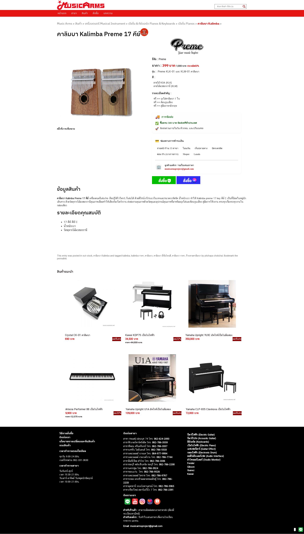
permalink (62, 258)
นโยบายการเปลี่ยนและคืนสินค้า (77, 441)
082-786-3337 (159, 446)
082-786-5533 (159, 449)
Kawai (190, 474)
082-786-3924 (150, 468)
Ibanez (190, 470)
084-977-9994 (159, 453)
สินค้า (85, 13)
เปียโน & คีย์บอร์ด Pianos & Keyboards (151, 23)
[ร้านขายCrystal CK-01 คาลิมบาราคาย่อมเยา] (91, 303)
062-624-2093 (161, 438)
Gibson (191, 466)
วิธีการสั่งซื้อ (66, 433)
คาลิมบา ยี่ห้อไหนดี (162, 255)
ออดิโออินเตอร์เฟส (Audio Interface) (205, 456)
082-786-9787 (159, 475)
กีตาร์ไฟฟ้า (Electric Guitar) (201, 434)
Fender (190, 463)
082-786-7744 (164, 457)
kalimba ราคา (137, 255)
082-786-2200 (167, 464)
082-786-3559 (160, 442)
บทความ (108, 13)
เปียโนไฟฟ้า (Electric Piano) (201, 445)
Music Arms (64, 23)
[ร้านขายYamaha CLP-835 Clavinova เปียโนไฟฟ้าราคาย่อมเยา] (212, 378)
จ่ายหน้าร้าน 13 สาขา (167, 148)
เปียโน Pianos (186, 23)
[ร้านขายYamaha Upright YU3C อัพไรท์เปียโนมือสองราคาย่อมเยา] (211, 303)
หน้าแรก (62, 13)
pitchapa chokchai (214, 255)
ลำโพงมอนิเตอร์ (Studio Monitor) (203, 459)
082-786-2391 (166, 489)
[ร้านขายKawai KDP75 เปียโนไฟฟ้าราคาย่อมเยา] (151, 303)
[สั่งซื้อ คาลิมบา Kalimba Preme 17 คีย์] (164, 180)
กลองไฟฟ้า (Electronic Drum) (202, 452)
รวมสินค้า (65, 445)
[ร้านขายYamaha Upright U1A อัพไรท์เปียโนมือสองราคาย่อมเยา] (152, 378)
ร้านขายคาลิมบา (193, 255)
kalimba (126, 255)
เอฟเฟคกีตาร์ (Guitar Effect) (201, 449)
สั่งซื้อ (96, 13)
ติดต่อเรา (64, 437)
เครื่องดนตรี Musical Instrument (105, 23)
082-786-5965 (166, 486)
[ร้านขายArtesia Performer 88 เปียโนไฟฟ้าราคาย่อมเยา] (91, 378)
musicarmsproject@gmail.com (179, 169)
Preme (162, 59)
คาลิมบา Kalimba (208, 23)
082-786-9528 (152, 471)
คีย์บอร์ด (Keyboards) (198, 442)
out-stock (87, 255)
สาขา (74, 13)
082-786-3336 (157, 461)
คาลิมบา (149, 255)
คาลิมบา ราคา (178, 255)
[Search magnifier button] (244, 6)
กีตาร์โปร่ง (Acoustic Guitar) (201, 438)
